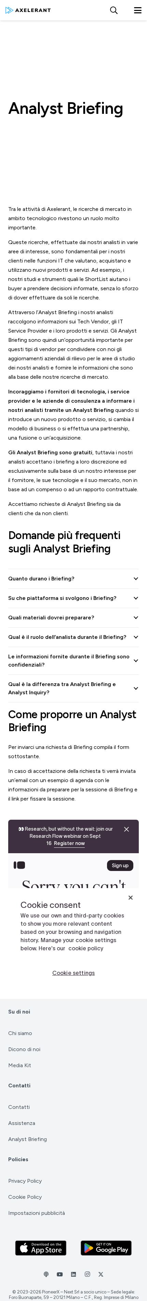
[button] (113, 10)
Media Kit (19, 1065)
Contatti (19, 1085)
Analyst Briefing (27, 1139)
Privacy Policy (25, 1181)
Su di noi (19, 1011)
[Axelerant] (28, 10)
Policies (18, 1159)
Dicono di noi (24, 1049)
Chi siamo (20, 1033)
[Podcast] (46, 1274)
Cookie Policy (25, 1197)
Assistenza (21, 1123)
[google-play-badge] (106, 1248)
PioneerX (50, 1292)
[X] (101, 1274)
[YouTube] (60, 1274)
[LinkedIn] (73, 1274)
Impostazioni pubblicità (36, 1213)
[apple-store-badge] (41, 1248)
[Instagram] (87, 1274)
